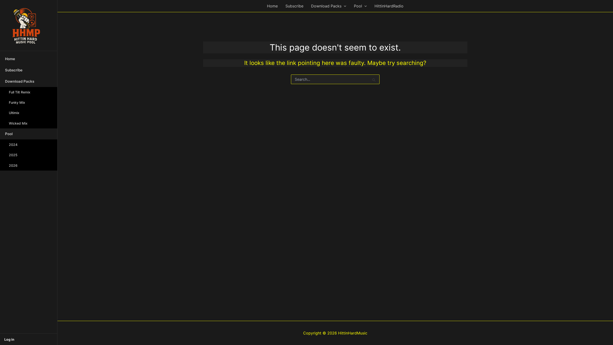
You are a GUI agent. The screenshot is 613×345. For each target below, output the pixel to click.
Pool (9, 134)
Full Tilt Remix (19, 92)
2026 (13, 165)
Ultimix (14, 113)
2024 (13, 145)
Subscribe (14, 70)
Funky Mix (17, 102)
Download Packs (19, 81)
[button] (343, 6)
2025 (13, 155)
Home (10, 59)
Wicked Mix (18, 123)
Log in (9, 339)
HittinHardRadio (389, 6)
